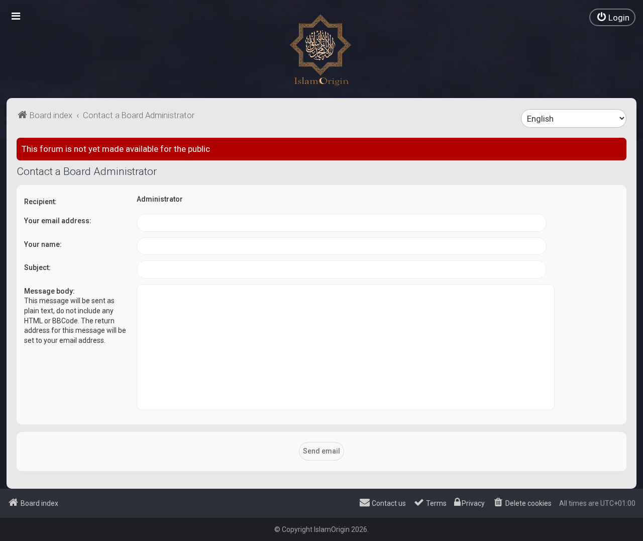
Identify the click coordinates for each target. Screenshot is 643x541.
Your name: (43, 244)
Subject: (37, 267)
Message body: (49, 291)
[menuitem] (612, 17)
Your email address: (57, 221)
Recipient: (40, 202)
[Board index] (321, 50)
